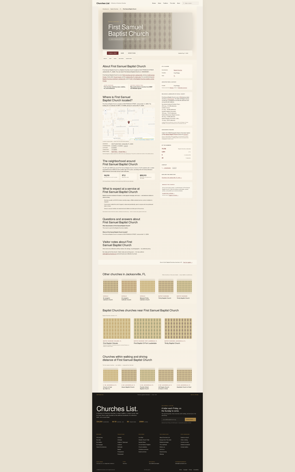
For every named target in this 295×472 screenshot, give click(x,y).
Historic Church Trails (144, 440)
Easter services (142, 451)
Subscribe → (190, 419)
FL (120, 9)
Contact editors (184, 447)
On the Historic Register (144, 444)
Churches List (106, 9)
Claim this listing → (168, 193)
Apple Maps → (115, 151)
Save (122, 53)
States (159, 3)
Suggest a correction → (173, 195)
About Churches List (165, 437)
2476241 (186, 134)
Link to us (162, 449)
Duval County (117, 77)
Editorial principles (164, 442)
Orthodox (120, 440)
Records (121, 58)
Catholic (120, 437)
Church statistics (143, 447)
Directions (132, 53)
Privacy (190, 469)
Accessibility (196, 469)
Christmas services (143, 449)
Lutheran (120, 444)
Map (110, 58)
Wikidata (171, 87)
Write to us (162, 447)
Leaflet (136, 139)
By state (98, 440)
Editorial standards (185, 444)
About (178, 3)
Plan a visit (113, 53)
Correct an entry (185, 442)
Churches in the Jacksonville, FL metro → (172, 177)
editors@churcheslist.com (110, 254)
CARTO (152, 139)
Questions (129, 58)
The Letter (172, 3)
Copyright (185, 469)
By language (99, 444)
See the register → (187, 262)
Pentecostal (120, 454)
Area (115, 58)
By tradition (99, 442)
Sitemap (162, 454)
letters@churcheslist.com (181, 463)
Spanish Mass (142, 442)
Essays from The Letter (165, 440)
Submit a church (185, 437)
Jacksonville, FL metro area (133, 77)
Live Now (141, 437)
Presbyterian (121, 451)
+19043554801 (167, 168)
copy (143, 39)
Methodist (120, 447)
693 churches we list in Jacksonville (132, 75)
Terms (180, 469)
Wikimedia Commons (182, 87)
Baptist (119, 449)
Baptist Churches (114, 9)
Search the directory (101, 447)
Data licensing (163, 451)
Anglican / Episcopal (123, 442)
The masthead (163, 444)
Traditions (165, 3)
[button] (129, 122)
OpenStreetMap (142, 139)
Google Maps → (123, 151)
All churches (99, 437)
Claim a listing (184, 440)
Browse (154, 3)
